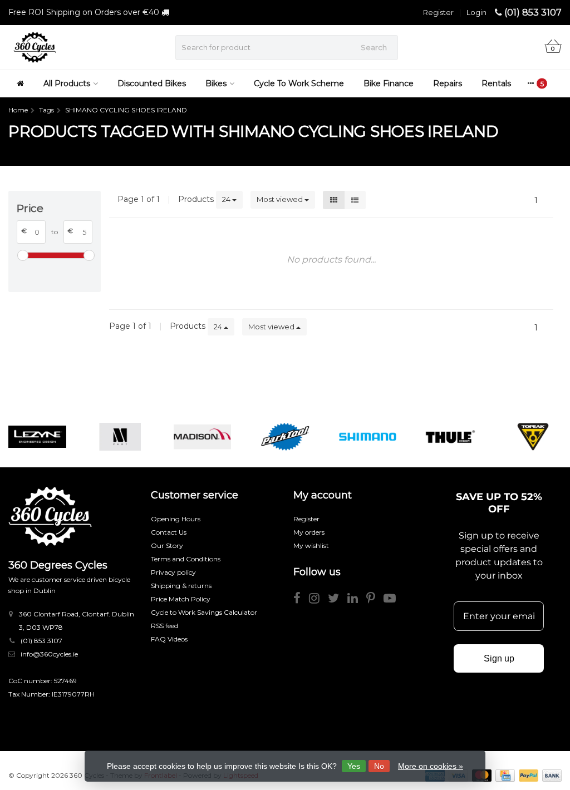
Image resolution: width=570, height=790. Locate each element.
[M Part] (120, 437)
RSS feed (164, 625)
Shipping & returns (181, 585)
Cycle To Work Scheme (299, 83)
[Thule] (450, 437)
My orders (309, 532)
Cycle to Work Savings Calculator (204, 612)
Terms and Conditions (185, 559)
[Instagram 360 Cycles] (318, 600)
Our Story (167, 545)
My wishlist (311, 545)
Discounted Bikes (151, 83)
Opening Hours (175, 519)
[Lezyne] (37, 437)
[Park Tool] (284, 437)
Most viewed (280, 199)
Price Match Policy (180, 599)
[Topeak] (533, 437)
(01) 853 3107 (533, 12)
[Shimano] (367, 437)
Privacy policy (173, 572)
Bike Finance (388, 83)
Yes (353, 766)
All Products (66, 83)
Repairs (447, 83)
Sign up (499, 658)
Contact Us (168, 532)
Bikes (216, 83)
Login (476, 12)
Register (438, 12)
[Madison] (202, 437)
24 (227, 199)
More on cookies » (430, 766)
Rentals (496, 83)
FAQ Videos (169, 639)
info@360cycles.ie (49, 654)
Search (374, 47)
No (379, 766)
